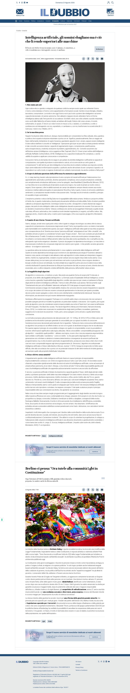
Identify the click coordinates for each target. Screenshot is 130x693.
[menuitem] (20, 21)
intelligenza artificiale (55, 436)
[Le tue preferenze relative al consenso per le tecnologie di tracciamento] (2, 520)
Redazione (99, 49)
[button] (108, 2)
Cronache (24, 30)
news (44, 436)
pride (50, 621)
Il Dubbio (18, 30)
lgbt (43, 621)
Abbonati (111, 15)
